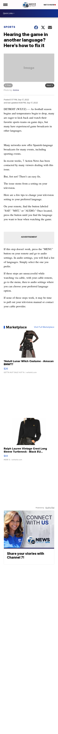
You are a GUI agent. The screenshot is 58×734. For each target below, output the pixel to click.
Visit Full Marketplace (44, 327)
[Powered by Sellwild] (49, 508)
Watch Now (49, 5)
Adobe (16, 90)
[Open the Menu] (5, 4)
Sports (9, 26)
